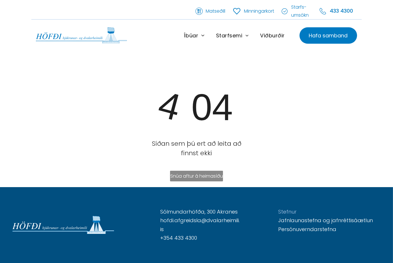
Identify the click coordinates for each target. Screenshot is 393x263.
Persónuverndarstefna (307, 229)
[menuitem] (194, 35)
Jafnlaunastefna (299, 220)
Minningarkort (259, 11)
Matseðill (215, 11)
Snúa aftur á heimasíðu (196, 176)
